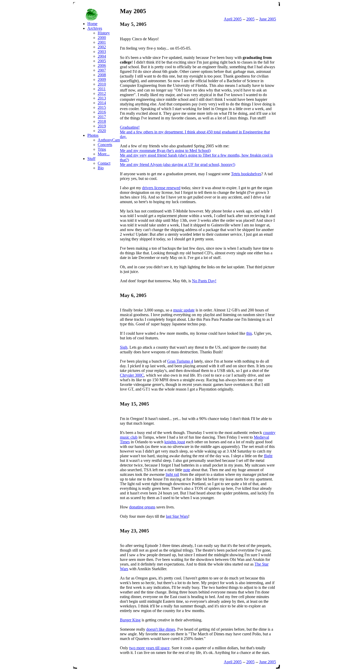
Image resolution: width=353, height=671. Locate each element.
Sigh (123, 347)
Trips (102, 149)
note (186, 470)
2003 (102, 51)
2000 (102, 37)
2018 (102, 121)
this (249, 333)
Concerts (105, 144)
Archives (94, 28)
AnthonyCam (109, 140)
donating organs (142, 507)
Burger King (130, 620)
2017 (102, 117)
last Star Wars (177, 516)
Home (92, 23)
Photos (92, 135)
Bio (101, 168)
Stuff (91, 158)
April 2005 (233, 19)
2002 (102, 47)
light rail (172, 474)
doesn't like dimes (160, 629)
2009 (102, 79)
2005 (250, 19)
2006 (102, 65)
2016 (102, 112)
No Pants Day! (204, 281)
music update (184, 310)
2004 (102, 56)
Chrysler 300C (132, 375)
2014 (102, 103)
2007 (102, 70)
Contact (104, 163)
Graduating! (130, 127)
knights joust (174, 442)
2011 (102, 89)
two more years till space (149, 648)
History (104, 33)
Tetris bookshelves (246, 174)
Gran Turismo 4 (180, 361)
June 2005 (267, 19)
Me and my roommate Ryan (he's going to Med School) (165, 150)
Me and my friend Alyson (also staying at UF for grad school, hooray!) (177, 164)
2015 (102, 107)
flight (268, 456)
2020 (102, 130)
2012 (102, 93)
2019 (102, 126)
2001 (102, 42)
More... (104, 154)
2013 (102, 98)
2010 (102, 84)
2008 (102, 75)
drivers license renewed (161, 188)
